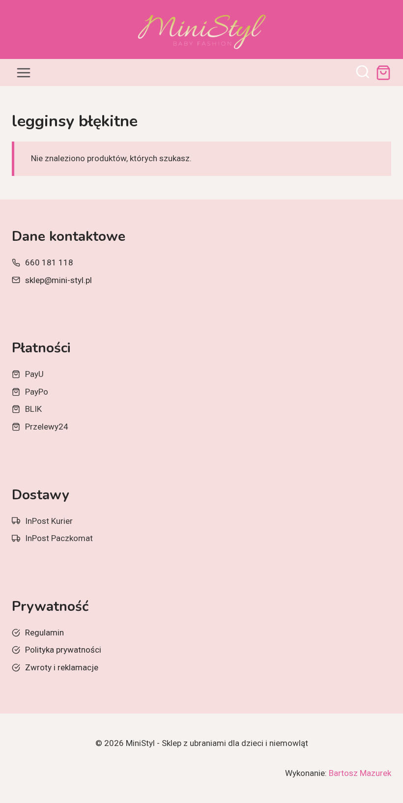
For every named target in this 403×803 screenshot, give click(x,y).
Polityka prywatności (63, 650)
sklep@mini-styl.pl (58, 280)
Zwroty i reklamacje (61, 667)
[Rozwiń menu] (24, 72)
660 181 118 (49, 262)
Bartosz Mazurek (360, 773)
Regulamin (44, 632)
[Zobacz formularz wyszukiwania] (363, 73)
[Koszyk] (383, 73)
